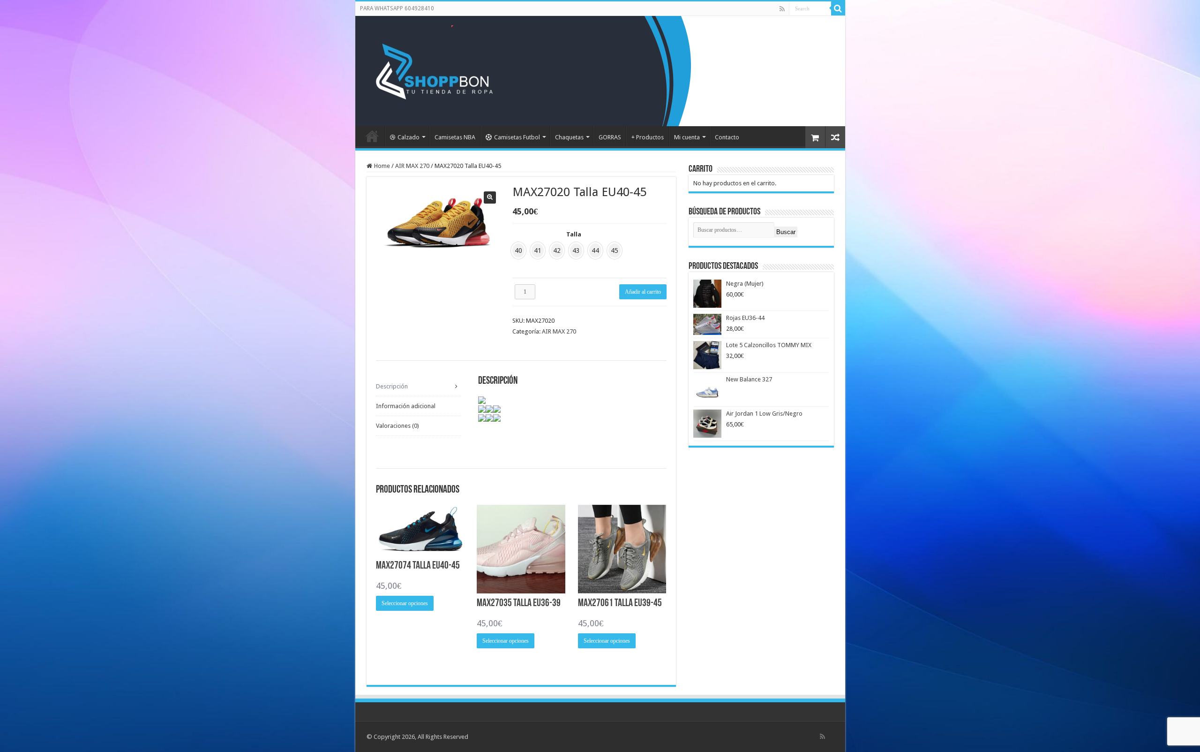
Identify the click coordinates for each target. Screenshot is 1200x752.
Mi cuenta (687, 137)
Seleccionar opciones (405, 603)
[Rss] (782, 9)
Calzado (409, 137)
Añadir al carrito (643, 292)
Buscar (785, 231)
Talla (573, 234)
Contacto (727, 137)
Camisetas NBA (455, 137)
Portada (372, 136)
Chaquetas (569, 137)
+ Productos (647, 137)
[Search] (838, 8)
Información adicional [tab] (405, 406)
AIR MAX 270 (412, 165)
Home (382, 165)
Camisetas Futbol (517, 137)
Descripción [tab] (392, 386)
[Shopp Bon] (432, 69)
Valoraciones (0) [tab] (397, 425)
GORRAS (610, 137)
